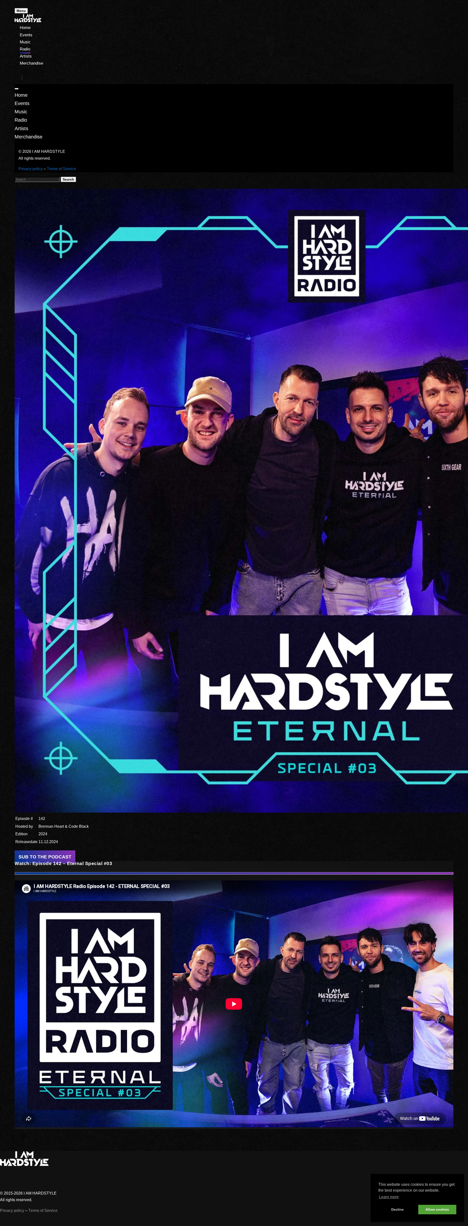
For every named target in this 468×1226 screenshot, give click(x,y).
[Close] (17, 88)
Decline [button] (397, 1209)
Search (68, 179)
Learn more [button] (389, 1197)
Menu (21, 11)
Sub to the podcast (45, 856)
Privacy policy (31, 169)
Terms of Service (61, 169)
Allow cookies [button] (437, 1209)
